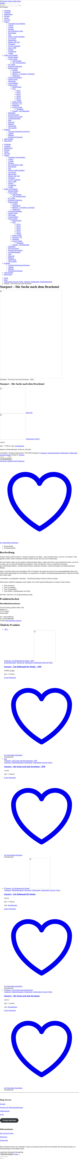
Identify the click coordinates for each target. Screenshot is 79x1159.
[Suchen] (20, 5)
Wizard (18, 100)
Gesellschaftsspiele (14, 118)
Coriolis (10, 27)
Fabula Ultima (17, 102)
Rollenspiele (64, 453)
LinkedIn (10, 461)
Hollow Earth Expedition (16, 37)
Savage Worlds (17, 107)
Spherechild (12, 126)
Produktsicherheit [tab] (9, 548)
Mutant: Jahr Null (14, 42)
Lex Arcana (12, 38)
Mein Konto (8, 141)
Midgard (11, 124)
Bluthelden (11, 113)
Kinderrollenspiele (54, 453)
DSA (14, 89)
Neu (5, 759)
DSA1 (18, 90)
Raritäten (7, 130)
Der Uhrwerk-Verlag (6, 1133)
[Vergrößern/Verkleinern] (1, 1156)
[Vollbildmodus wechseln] (3, 1156)
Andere (6, 22)
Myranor (7, 16)
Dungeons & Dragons (15, 116)
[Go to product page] (41, 873)
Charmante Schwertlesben (16, 23)
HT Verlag (11, 64)
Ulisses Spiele (12, 85)
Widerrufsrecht (5, 1111)
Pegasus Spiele (13, 68)
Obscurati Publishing (15, 77)
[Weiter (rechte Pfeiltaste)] (3, 1158)
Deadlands (19, 109)
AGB (2, 1114)
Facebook (3, 461)
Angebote (7, 12)
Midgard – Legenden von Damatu (23, 74)
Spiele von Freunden (11, 55)
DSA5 (18, 98)
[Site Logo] (10, 1)
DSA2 (18, 92)
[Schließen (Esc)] (7, 1156)
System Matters (13, 83)
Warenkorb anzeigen (7, 1154)
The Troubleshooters (19, 63)
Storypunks (12, 81)
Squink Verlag (12, 79)
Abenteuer (43, 453)
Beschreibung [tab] (8, 546)
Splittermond (8, 14)
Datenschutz (4, 1140)
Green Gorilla (12, 59)
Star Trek (7, 20)
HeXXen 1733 (17, 103)
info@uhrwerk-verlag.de (13, 620)
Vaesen (6, 18)
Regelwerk (20, 663)
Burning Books (13, 57)
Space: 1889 (12, 48)
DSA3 (18, 94)
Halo (9, 120)
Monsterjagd (12, 40)
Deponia (11, 29)
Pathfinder (15, 105)
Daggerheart (16, 72)
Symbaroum (12, 51)
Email (15, 461)
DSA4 (18, 96)
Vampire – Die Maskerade (20, 111)
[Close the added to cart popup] (19, 1154)
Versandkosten (19, 446)
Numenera (11, 44)
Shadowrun (16, 76)
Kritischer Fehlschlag (15, 66)
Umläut (10, 53)
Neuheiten (7, 10)
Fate (9, 35)
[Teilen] (5, 1156)
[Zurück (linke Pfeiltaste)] (1, 1158)
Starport (10, 50)
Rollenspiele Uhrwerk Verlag (43, 663)
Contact (10, 25)
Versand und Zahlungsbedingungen (11, 1107)
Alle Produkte (8, 139)
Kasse (16, 1154)
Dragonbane (12, 33)
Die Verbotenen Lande (15, 31)
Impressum (3, 1137)
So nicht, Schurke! (14, 46)
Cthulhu (15, 70)
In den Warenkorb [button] (10, 677)
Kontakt (2, 1104)
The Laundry (12, 128)
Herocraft (11, 122)
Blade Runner (16, 87)
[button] (2, 3)
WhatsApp (20, 461)
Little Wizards (16, 61)
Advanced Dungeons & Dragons (19, 131)
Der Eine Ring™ (13, 115)
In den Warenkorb (6, 459)
